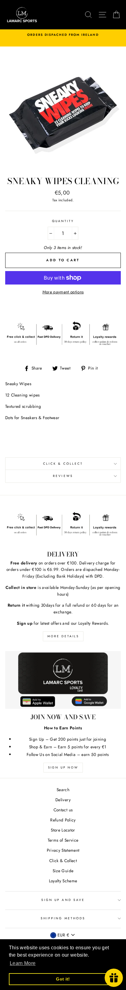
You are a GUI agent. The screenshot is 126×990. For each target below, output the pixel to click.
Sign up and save (63, 900)
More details (63, 636)
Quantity (63, 221)
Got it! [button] (63, 979)
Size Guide (63, 871)
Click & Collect (63, 463)
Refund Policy (63, 820)
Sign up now (63, 767)
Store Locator (63, 830)
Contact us (63, 810)
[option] (63, 34)
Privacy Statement (63, 850)
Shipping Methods (63, 918)
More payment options (63, 292)
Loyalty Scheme (63, 881)
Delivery (63, 800)
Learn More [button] (22, 963)
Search (63, 790)
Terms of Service (63, 840)
